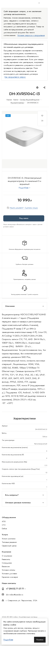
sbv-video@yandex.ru (14, 594)
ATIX (4, 521)
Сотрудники (7, 563)
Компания (6, 551)
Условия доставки (9, 573)
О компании (7, 555)
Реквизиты (6, 559)
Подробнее (8, 639)
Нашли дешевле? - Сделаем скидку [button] (24, 208)
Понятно (39, 639)
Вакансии (6, 566)
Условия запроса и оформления (31, 35)
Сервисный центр (9, 545)
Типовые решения (9, 542)
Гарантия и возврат (10, 577)
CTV (4, 525)
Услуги (5, 534)
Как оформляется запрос (15, 77)
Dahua (4, 528)
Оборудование (9, 517)
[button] (23, 218)
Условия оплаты (8, 570)
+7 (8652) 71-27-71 (15, 588)
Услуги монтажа (8, 538)
